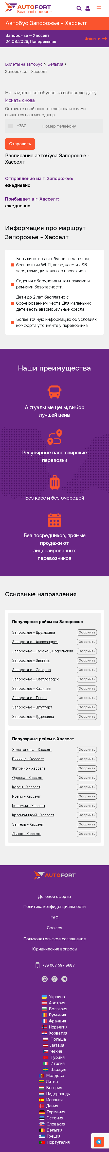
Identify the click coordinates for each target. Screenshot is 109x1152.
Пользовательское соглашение (54, 939)
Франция (57, 1021)
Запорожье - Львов (29, 698)
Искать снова (20, 100)
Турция (57, 1057)
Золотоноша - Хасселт (32, 749)
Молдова (55, 1075)
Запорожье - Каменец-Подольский (42, 651)
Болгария (58, 1009)
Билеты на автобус (24, 64)
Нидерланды (58, 1093)
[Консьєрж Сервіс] (99, 1142)
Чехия (56, 1051)
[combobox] (17, 126)
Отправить (20, 143)
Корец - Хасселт (26, 787)
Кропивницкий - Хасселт (33, 815)
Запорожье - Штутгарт (32, 707)
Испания (54, 1099)
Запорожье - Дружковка (33, 632)
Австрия (57, 1003)
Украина (57, 996)
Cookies (54, 927)
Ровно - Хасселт (26, 796)
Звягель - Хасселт (28, 824)
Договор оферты (54, 896)
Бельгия (55, 64)
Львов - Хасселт (26, 833)
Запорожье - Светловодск (35, 679)
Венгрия (54, 1087)
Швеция (58, 1069)
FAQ (54, 917)
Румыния (57, 1015)
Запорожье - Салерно (31, 670)
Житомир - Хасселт (28, 768)
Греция (53, 1136)
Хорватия (58, 1033)
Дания (52, 1106)
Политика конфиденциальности (54, 906)
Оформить (87, 632)
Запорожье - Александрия (35, 642)
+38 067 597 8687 (59, 965)
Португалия (58, 1142)
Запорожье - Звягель (31, 660)
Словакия (56, 1124)
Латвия (57, 1045)
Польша (58, 1039)
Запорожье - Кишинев (31, 688)
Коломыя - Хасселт (28, 805)
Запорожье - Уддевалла (33, 716)
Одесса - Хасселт (27, 777)
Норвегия (58, 1027)
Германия (56, 1112)
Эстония (55, 1118)
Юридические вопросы (54, 949)
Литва (52, 1081)
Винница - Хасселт (28, 759)
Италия (57, 1063)
